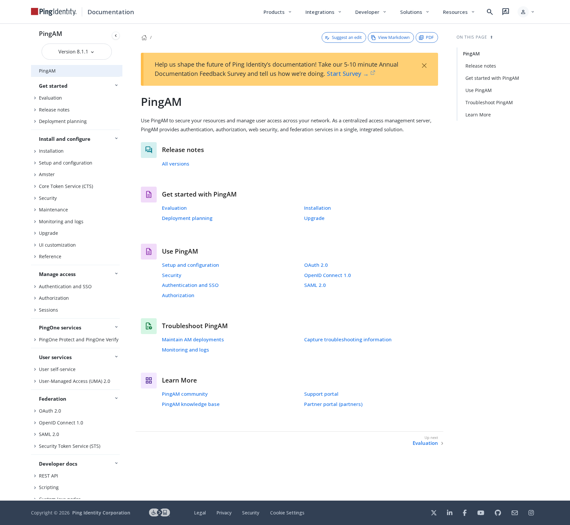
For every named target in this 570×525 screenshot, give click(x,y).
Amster (47, 174)
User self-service (57, 369)
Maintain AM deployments (193, 339)
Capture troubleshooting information (348, 339)
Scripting (49, 487)
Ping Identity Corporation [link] (101, 513)
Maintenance (53, 209)
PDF (430, 37)
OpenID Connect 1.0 (61, 422)
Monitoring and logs (61, 221)
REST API (48, 476)
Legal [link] (200, 513)
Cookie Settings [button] (287, 513)
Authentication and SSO (65, 286)
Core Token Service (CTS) (66, 186)
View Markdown (394, 37)
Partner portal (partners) (333, 404)
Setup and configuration (65, 163)
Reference (50, 256)
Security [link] (250, 513)
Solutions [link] (415, 12)
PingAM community (185, 393)
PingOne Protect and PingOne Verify (78, 339)
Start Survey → (348, 73)
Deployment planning (63, 121)
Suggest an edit (347, 37)
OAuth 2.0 (50, 411)
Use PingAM (478, 90)
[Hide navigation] (116, 36)
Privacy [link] (224, 513)
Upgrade (48, 233)
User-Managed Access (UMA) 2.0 (74, 381)
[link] (54, 12)
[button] (526, 12)
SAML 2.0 (49, 434)
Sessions (48, 310)
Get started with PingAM (492, 78)
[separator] (122, 262)
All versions (175, 163)
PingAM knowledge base (191, 404)
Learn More (478, 114)
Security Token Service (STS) (69, 446)
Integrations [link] (323, 12)
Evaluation (50, 98)
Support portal (321, 393)
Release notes (54, 110)
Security (48, 198)
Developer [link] (371, 12)
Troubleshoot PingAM (489, 102)
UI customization (57, 245)
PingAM (50, 33)
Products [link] (278, 12)
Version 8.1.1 (74, 51)
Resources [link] (459, 12)
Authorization (54, 298)
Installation (51, 151)
